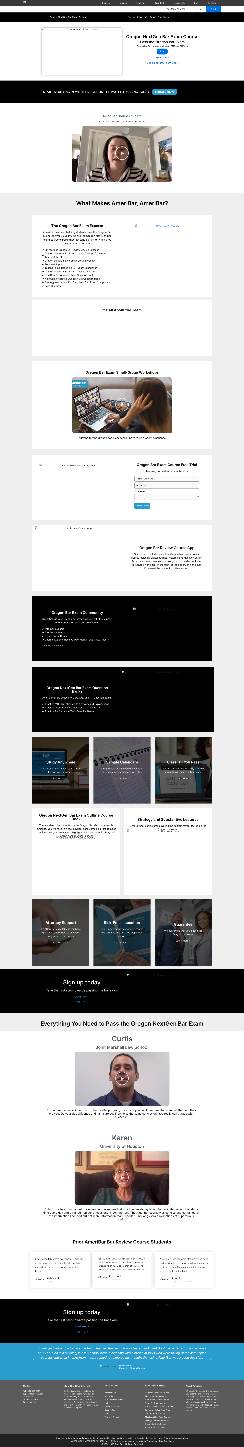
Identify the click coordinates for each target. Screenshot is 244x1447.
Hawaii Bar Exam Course (155, 1424)
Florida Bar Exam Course (156, 1396)
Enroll (213, 9)
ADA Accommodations (114, 1399)
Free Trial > (81, 1002)
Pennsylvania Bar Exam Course (158, 1410)
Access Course (142, 505)
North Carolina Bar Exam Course (159, 1406)
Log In (198, 9)
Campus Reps (110, 1410)
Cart (196, 3)
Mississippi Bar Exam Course (157, 1417)
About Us (108, 1396)
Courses (106, 3)
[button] (122, 153)
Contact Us (28, 1396)
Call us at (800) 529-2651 (162, 62)
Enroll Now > (82, 996)
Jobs (106, 1413)
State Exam (139, 491)
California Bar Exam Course (157, 1393)
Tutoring (123, 3)
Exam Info (141, 3)
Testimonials (179, 3)
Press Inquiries (29, 1402)
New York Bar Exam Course (157, 1399)
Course (131, 17)
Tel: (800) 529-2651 (177, 9)
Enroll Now (163, 17)
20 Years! (212, 3)
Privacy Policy (110, 1393)
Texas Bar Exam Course (155, 1403)
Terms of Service (111, 1417)
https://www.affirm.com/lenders (173, 1438)
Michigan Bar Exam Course (157, 1420)
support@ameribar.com (33, 1394)
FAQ (106, 1403)
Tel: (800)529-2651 (31, 1391)
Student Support (30, 1399)
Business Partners (112, 1406)
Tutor (153, 17)
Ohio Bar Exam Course (155, 1413)
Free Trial (159, 3)
